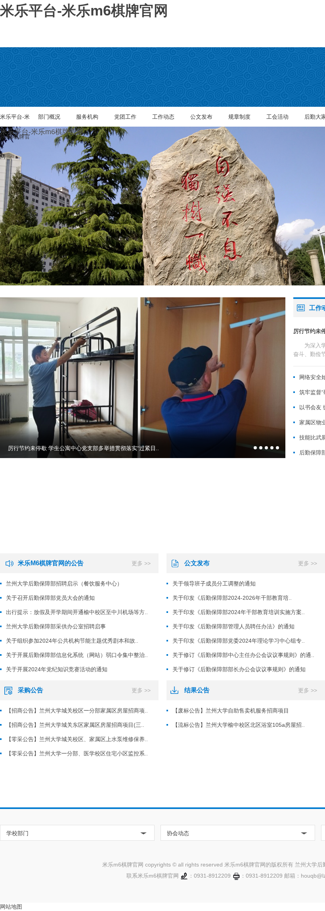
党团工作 (125, 117)
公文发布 (201, 117)
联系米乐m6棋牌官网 (152, 875)
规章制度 (239, 117)
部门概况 (49, 117)
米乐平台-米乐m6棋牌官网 (15, 120)
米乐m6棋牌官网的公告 (51, 563)
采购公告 (30, 690)
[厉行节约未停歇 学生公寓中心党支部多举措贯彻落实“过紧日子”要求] (142, 377)
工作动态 (163, 117)
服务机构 (87, 117)
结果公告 (197, 690)
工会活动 (277, 117)
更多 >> (141, 563)
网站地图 (11, 906)
